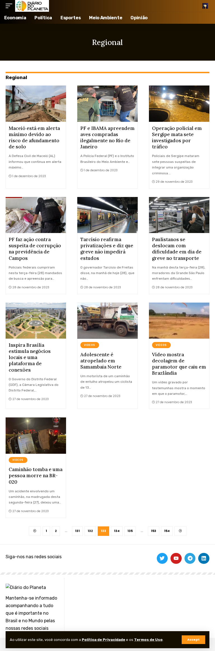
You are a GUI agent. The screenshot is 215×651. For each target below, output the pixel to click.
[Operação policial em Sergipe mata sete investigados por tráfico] (179, 103)
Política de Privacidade (103, 640)
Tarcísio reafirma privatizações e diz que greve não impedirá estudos (106, 248)
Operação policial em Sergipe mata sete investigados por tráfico (177, 137)
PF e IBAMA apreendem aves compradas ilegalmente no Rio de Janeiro (107, 137)
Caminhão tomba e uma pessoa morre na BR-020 (35, 475)
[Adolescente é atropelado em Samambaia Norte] (107, 321)
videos (89, 345)
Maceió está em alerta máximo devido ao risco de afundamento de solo (34, 137)
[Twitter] (162, 558)
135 (130, 531)
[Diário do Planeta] (32, 6)
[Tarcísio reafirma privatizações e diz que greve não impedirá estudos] (107, 215)
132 (90, 531)
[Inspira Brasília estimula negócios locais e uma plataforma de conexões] (36, 321)
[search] (205, 6)
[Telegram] (190, 558)
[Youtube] (176, 558)
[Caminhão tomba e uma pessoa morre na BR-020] (36, 435)
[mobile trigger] (10, 6)
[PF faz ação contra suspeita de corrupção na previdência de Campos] (36, 215)
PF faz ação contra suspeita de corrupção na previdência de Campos (35, 248)
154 (167, 531)
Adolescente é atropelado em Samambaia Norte (100, 360)
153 (153, 531)
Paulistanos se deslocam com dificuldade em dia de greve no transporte (177, 248)
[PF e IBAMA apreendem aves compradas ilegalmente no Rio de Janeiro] (107, 103)
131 (77, 531)
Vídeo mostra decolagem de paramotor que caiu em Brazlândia (179, 363)
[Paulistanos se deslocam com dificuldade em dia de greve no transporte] (179, 215)
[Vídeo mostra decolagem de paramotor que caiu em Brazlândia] (179, 321)
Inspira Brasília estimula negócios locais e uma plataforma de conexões (30, 357)
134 (117, 531)
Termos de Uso (148, 640)
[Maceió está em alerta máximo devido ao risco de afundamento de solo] (36, 103)
